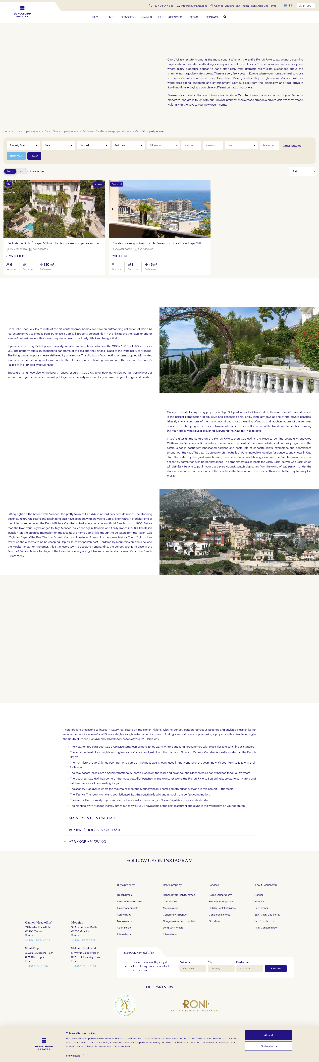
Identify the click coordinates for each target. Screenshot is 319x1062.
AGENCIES (175, 17)
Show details (73, 1055)
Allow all (268, 1035)
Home (6, 131)
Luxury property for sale (27, 131)
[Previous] (7, 209)
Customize (267, 1045)
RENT (109, 17)
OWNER (146, 17)
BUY (95, 17)
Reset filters (16, 155)
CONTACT (212, 17)
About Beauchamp (266, 992)
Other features (292, 145)
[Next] (102, 209)
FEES (160, 17)
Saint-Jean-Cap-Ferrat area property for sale (107, 131)
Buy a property (126, 992)
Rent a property (172, 992)
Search (34, 155)
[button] (225, 17)
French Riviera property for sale (61, 131)
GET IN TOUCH (305, 6)
